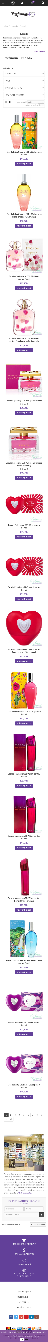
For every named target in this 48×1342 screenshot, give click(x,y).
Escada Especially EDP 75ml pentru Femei (24, 401)
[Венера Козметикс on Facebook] (11, 1317)
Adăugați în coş (24, 164)
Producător (15, 26)
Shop (6, 26)
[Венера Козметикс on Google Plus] (21, 1317)
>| (11, 1119)
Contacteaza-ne (38, 1224)
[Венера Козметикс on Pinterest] (26, 1317)
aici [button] (38, 1336)
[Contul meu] (22, 3)
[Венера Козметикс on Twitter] (16, 1317)
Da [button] (22, 1339)
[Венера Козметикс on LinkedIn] (31, 1317)
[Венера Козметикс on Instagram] (36, 1317)
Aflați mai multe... (25, 1193)
